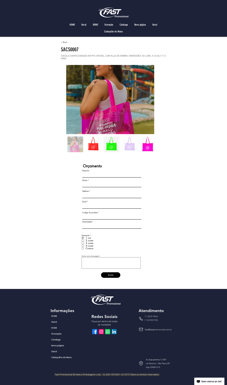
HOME (54, 316)
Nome (84, 180)
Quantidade (87, 222)
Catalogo (56, 339)
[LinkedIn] (114, 331)
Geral (54, 321)
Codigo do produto (90, 212)
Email (84, 202)
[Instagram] (101, 331)
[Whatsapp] (107, 331)
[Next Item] (149, 99)
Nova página (57, 345)
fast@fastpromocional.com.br (158, 329)
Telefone (85, 191)
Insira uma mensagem (91, 256)
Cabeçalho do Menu (57, 357)
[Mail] (141, 329)
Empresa (85, 171)
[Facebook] (94, 331)
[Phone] (141, 318)
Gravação (56, 333)
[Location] (141, 363)
